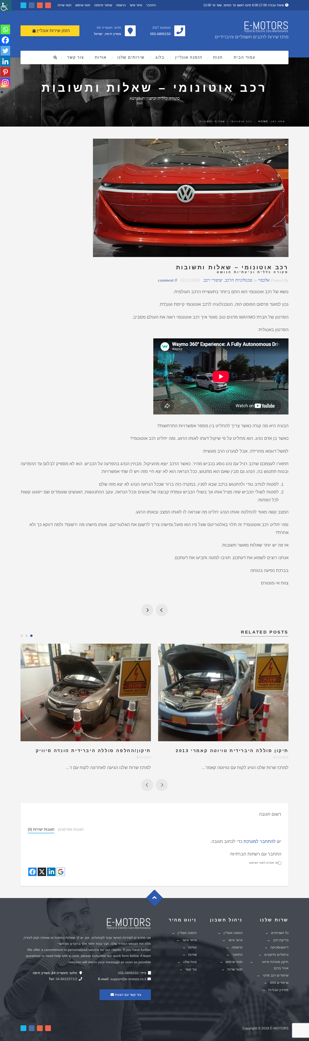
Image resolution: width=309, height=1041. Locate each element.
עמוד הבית (244, 57)
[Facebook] (5, 40)
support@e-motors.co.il (128, 979)
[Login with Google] (60, 872)
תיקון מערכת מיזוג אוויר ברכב (275, 965)
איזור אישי (136, 5)
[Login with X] (42, 872)
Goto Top (156, 899)
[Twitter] (5, 51)
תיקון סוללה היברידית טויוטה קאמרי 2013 (232, 750)
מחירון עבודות (278, 990)
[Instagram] (5, 82)
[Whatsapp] (5, 29)
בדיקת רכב (280, 940)
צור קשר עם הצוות (127, 995)
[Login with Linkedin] (51, 872)
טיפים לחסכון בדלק (147, 610)
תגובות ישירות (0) (41, 829)
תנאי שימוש (82, 5)
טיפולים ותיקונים (276, 954)
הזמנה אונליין (188, 57)
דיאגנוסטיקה (279, 947)
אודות (100, 57)
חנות (218, 57)
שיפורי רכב (213, 280)
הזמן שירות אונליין (52, 30)
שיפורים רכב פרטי (275, 975)
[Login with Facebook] (32, 872)
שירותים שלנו (131, 57)
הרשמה (121, 5)
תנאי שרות (64, 5)
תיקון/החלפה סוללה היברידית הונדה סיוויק (93, 750)
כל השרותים (279, 933)
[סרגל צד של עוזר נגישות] (6, 6)
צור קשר (75, 57)
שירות (192, 954)
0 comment (167, 280)
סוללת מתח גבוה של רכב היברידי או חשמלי (162, 610)
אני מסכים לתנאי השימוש (263, 862)
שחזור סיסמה (103, 5)
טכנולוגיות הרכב (238, 280)
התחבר (151, 5)
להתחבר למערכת (260, 841)
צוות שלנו (190, 962)
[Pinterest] (5, 72)
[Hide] (2, 92)
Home (263, 121)
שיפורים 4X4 (279, 982)
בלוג (159, 57)
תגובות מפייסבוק (71, 829)
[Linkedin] (5, 61)
